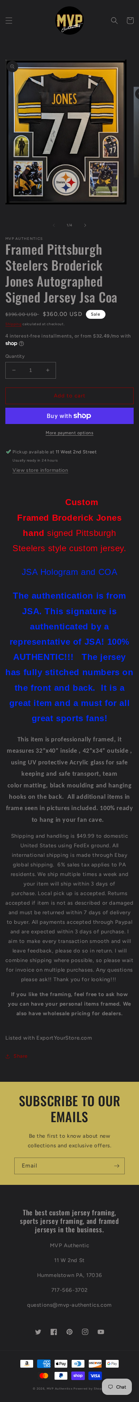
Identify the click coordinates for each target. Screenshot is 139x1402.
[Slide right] (85, 225)
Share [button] (21, 1056)
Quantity (15, 356)
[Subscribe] (116, 1166)
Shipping (13, 324)
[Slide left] (54, 225)
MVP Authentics (60, 1388)
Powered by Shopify (89, 1388)
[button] (9, 20)
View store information (40, 470)
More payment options (69, 432)
